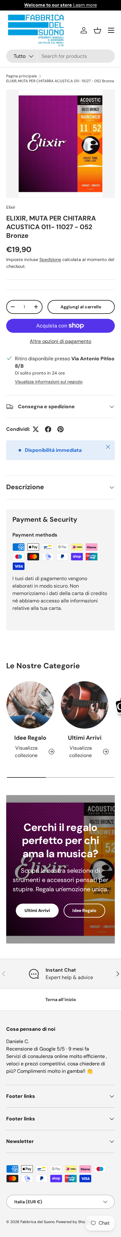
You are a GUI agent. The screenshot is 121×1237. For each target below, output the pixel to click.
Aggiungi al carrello (80, 307)
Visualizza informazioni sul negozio (49, 381)
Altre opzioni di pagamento (60, 341)
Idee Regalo (30, 738)
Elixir (10, 207)
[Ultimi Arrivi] (84, 705)
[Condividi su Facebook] (48, 429)
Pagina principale (21, 76)
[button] (97, 30)
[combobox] (60, 56)
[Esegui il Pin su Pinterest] (60, 429)
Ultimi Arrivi (84, 738)
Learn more (60, 5)
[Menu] (111, 30)
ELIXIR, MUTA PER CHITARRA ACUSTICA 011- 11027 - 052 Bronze (60, 81)
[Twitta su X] (35, 429)
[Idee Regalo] (30, 705)
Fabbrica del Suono (37, 1221)
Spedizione (50, 259)
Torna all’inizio (60, 999)
